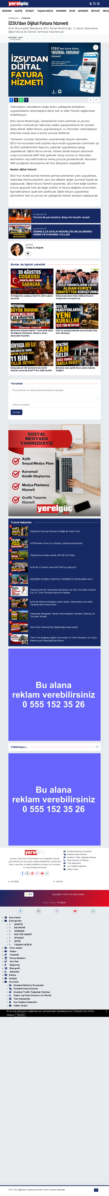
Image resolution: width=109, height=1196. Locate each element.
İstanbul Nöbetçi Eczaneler (79, 851)
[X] (27, 873)
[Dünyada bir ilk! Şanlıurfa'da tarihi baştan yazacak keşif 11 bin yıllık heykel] (32, 353)
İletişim (13, 978)
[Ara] (94, 4)
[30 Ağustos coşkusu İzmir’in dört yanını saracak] (32, 281)
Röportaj (14, 965)
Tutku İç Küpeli (34, 248)
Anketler (14, 972)
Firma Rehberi (17, 958)
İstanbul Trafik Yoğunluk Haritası (81, 857)
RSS (30, 894)
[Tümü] (97, 747)
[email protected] (38, 868)
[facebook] (20, 911)
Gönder (16, 412)
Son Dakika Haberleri (76, 866)
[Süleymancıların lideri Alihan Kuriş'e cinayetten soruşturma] (77, 281)
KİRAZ (106, 10)
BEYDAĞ (95, 10)
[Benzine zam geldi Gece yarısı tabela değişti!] (77, 353)
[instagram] (56, 911)
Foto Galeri (15, 948)
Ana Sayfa (15, 917)
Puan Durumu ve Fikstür (78, 860)
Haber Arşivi (72, 869)
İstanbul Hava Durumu (77, 854)
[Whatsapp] (47, 873)
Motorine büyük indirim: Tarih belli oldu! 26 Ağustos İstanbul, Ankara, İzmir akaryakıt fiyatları (32, 333)
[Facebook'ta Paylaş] (11, 100)
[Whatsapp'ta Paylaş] (21, 100)
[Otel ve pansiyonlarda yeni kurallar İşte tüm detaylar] (77, 316)
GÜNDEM (6, 10)
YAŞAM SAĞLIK (45, 10)
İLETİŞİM (15, 882)
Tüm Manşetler (74, 863)
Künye (12, 975)
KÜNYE (59, 882)
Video (12, 951)
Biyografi (14, 968)
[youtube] (75, 911)
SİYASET (29, 10)
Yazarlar (14, 955)
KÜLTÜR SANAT (23, 934)
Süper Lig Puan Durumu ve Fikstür (33, 995)
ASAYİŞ (18, 10)
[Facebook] (22, 873)
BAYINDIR (83, 10)
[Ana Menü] (98, 4)
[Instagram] (37, 873)
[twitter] (38, 911)
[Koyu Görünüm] (91, 4)
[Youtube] (42, 873)
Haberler (13, 18)
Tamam (20, 1015)
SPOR (72, 10)
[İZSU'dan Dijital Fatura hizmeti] (54, 70)
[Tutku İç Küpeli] (17, 250)
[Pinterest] (32, 873)
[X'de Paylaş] (16, 100)
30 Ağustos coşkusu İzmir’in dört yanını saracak (39, 1190)
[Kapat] (107, 1011)
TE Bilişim (61, 903)
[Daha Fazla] (26, 100)
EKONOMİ (61, 10)
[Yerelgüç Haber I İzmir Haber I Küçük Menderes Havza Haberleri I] (18, 4)
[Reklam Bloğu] (54, 470)
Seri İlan (14, 961)
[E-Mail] (28, 254)
